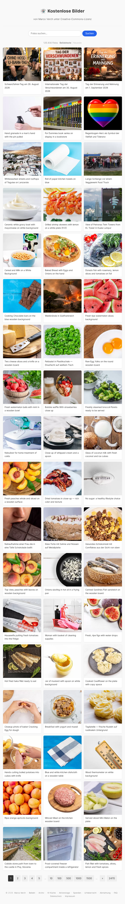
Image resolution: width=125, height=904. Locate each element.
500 (68, 878)
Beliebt (32, 893)
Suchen (89, 33)
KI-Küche (52, 893)
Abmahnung (105, 893)
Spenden (77, 893)
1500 (89, 878)
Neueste (77, 42)
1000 (78, 878)
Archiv (41, 893)
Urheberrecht (90, 893)
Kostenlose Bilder (66, 11)
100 (59, 878)
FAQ (116, 893)
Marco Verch (20, 893)
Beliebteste (65, 42)
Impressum (70, 896)
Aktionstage (64, 893)
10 (51, 878)
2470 (112, 878)
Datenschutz (56, 896)
